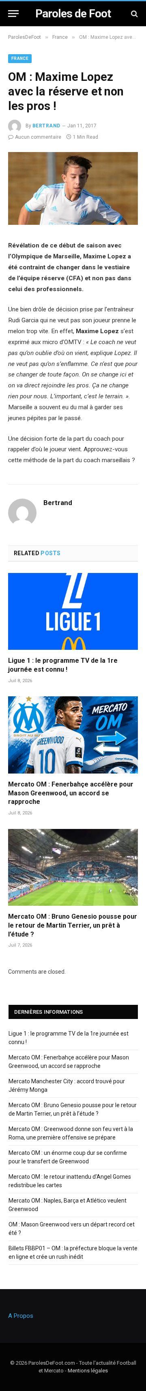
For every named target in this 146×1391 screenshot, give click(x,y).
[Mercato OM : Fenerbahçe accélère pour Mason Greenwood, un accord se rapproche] (73, 734)
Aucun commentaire (38, 137)
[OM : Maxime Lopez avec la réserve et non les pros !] (73, 223)
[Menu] (13, 13)
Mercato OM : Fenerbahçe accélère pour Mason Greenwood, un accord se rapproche (70, 793)
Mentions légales (88, 1371)
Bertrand (46, 126)
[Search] (133, 13)
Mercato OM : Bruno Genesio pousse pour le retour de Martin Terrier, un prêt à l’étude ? (72, 925)
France (19, 58)
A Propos (20, 1315)
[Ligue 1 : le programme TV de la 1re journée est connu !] (73, 611)
